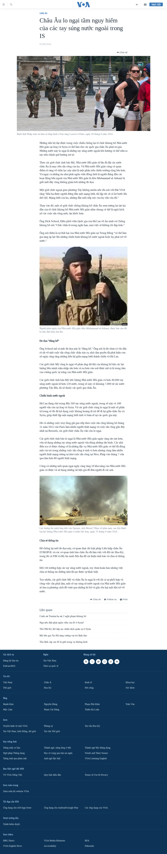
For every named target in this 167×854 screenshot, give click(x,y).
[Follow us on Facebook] (86, 661)
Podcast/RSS (9, 665)
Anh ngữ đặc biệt (52, 758)
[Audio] (137, 4)
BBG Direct (8, 840)
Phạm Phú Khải (92, 704)
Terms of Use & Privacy (96, 774)
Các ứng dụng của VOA (96, 807)
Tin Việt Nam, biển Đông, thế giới (19, 731)
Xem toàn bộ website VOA (16, 791)
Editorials (89, 845)
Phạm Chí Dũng (51, 709)
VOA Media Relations (54, 840)
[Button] (122, 52)
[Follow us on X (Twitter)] (92, 661)
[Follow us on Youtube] (98, 661)
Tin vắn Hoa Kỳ (92, 725)
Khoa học (130, 682)
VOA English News (12, 845)
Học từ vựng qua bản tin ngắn (58, 753)
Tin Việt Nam (49, 660)
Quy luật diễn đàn (52, 774)
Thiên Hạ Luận (92, 709)
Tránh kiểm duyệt (11, 824)
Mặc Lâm (7, 709)
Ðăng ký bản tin (10, 660)
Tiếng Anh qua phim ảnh (15, 758)
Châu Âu (43, 13)
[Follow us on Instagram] (104, 661)
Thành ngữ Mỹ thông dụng (97, 747)
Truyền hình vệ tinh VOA (15, 725)
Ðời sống (89, 687)
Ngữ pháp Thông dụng (14, 753)
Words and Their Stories (96, 753)
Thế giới (7, 687)
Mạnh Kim (8, 704)
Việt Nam (7, 682)
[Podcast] (110, 661)
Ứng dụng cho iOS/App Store (17, 807)
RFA (87, 840)
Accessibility (50, 845)
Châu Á (47, 682)
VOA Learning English (96, 758)
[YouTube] (145, 4)
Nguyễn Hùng (50, 704)
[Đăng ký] (116, 661)
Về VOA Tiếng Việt (12, 774)
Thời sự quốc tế (50, 665)
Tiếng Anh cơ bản (11, 747)
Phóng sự (48, 725)
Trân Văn (130, 704)
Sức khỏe (130, 687)
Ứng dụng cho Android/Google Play (61, 807)
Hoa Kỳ (47, 687)
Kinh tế (88, 682)
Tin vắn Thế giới (52, 731)
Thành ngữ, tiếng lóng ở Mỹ (57, 747)
